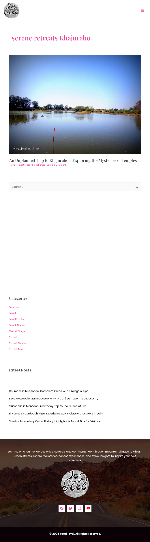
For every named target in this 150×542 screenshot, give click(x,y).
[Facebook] (62, 508)
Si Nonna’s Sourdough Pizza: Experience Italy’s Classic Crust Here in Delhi (56, 413)
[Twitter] (70, 508)
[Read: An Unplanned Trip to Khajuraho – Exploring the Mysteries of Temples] (75, 104)
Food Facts (16, 319)
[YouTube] (88, 508)
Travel (12, 165)
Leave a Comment (56, 165)
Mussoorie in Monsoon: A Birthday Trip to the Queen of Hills (48, 406)
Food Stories (17, 325)
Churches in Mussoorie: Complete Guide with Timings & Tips (48, 391)
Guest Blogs (17, 331)
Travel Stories (23, 165)
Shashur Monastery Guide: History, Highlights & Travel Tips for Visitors (54, 421)
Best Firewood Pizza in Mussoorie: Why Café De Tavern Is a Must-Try (53, 398)
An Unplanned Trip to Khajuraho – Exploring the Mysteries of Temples (73, 160)
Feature (14, 307)
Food (12, 313)
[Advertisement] (75, 243)
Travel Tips (16, 349)
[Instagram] (79, 508)
